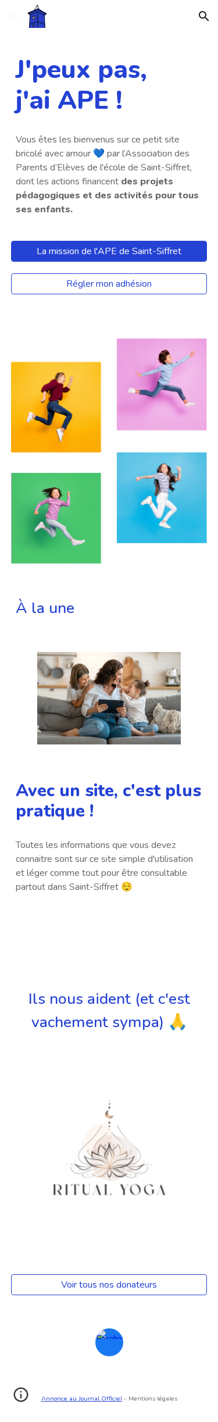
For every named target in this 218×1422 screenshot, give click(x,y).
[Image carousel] (109, 1158)
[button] (14, 16)
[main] (109, 85)
